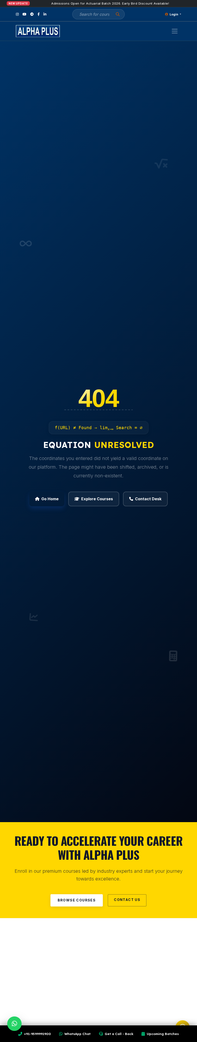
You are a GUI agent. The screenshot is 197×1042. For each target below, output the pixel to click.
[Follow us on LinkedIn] (44, 14)
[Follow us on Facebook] (38, 14)
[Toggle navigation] (174, 31)
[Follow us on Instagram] (17, 14)
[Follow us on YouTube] (24, 14)
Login (174, 14)
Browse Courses (77, 900)
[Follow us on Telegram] (32, 14)
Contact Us (127, 900)
